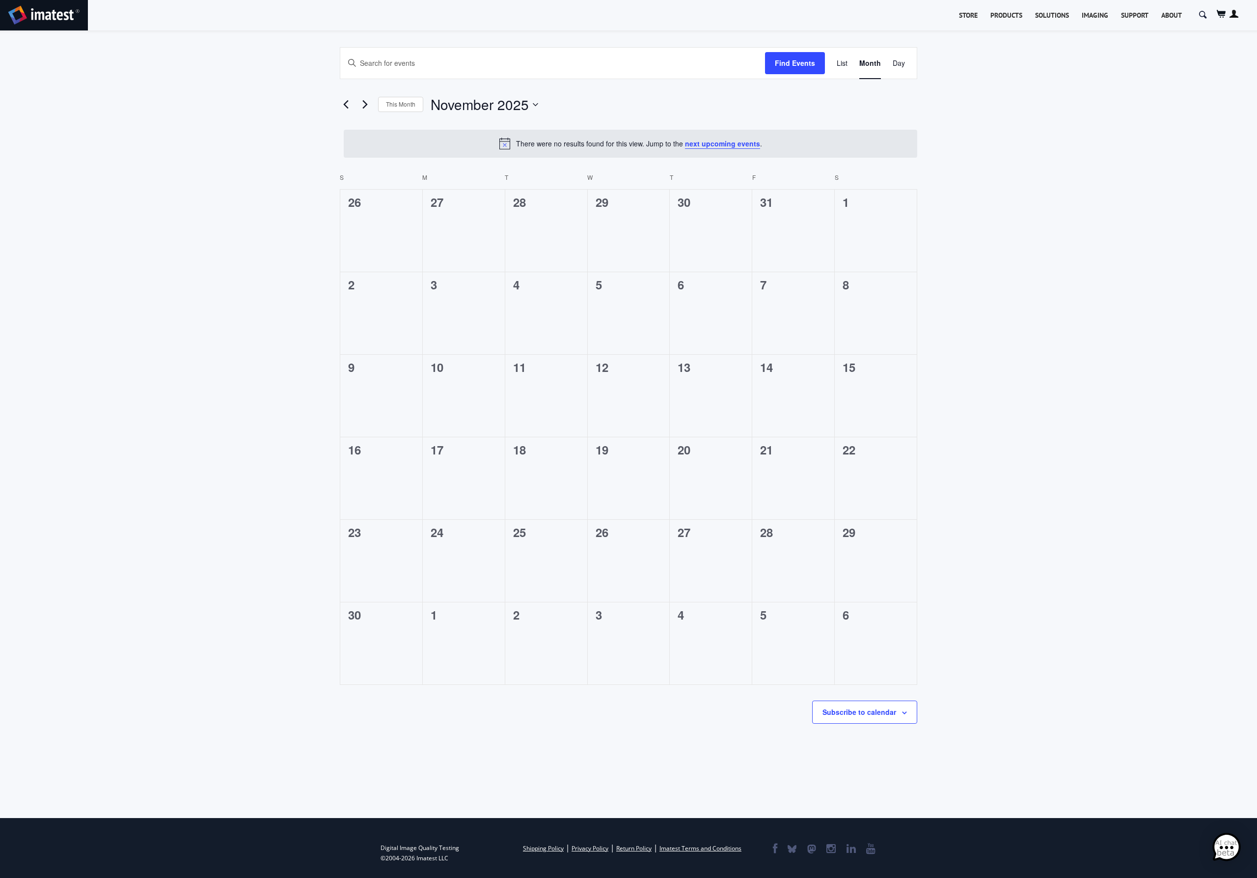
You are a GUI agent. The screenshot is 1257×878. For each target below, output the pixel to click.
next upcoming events (722, 143)
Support (1134, 15)
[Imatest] (44, 13)
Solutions (1052, 15)
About (1171, 15)
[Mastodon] (811, 849)
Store (968, 15)
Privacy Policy (590, 848)
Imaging (1095, 15)
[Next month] (365, 105)
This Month (400, 104)
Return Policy (634, 848)
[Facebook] (774, 849)
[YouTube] (870, 849)
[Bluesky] (791, 849)
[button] (1226, 847)
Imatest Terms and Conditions (700, 848)
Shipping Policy (543, 848)
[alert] (630, 143)
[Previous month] (346, 105)
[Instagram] (830, 849)
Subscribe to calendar (859, 712)
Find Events (795, 63)
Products (1006, 15)
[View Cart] (1221, 14)
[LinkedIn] (851, 849)
